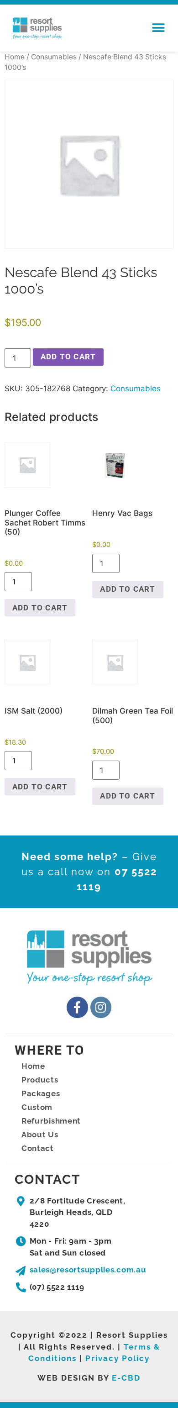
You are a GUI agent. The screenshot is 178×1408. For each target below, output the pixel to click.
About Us (39, 1134)
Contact (37, 1148)
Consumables (54, 57)
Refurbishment (51, 1120)
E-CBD (126, 1377)
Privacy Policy (117, 1358)
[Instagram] (101, 1007)
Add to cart (68, 356)
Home (15, 57)
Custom (36, 1107)
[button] (158, 28)
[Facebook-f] (77, 1007)
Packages (40, 1093)
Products (39, 1079)
